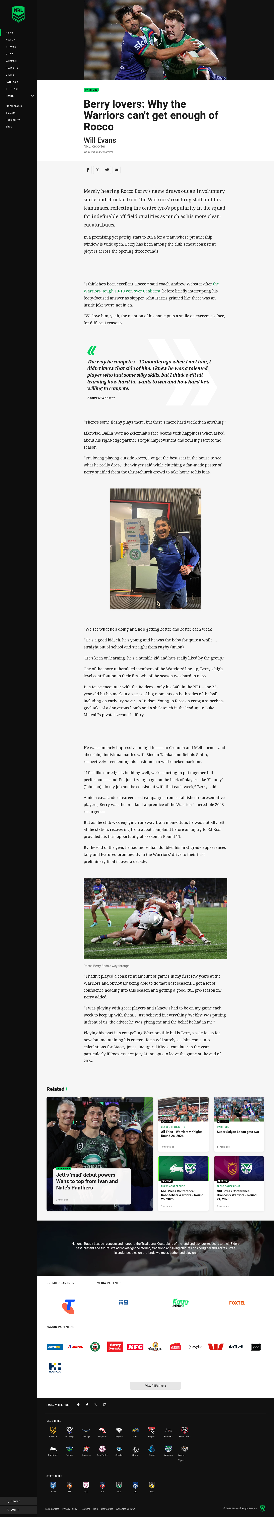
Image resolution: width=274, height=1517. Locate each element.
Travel (11, 46)
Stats (10, 74)
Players (12, 67)
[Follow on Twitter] (95, 1404)
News (10, 32)
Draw (10, 53)
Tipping (12, 88)
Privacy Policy (69, 1508)
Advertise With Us (125, 1508)
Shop (9, 126)
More (10, 95)
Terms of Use (52, 1508)
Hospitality (13, 119)
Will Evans (100, 140)
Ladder (11, 60)
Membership (14, 106)
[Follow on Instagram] (104, 1404)
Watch (11, 39)
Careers (86, 1508)
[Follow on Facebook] (87, 1404)
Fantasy (12, 81)
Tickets (11, 113)
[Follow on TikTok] (78, 1404)
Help (95, 1508)
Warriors (91, 90)
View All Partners (155, 1386)
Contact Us (107, 1508)
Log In (15, 1509)
